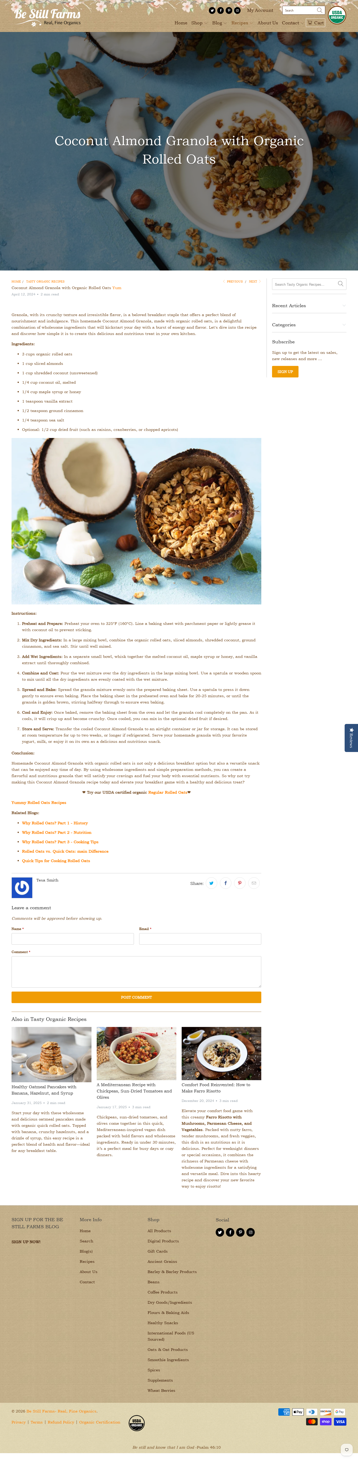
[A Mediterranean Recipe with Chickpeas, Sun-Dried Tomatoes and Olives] (136, 1053)
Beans (154, 1281)
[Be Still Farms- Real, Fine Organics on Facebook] (220, 10)
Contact (291, 22)
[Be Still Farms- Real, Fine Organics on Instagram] (237, 10)
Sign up (285, 371)
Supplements (160, 1380)
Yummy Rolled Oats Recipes (39, 802)
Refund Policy (61, 1422)
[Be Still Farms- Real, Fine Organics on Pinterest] (229, 10)
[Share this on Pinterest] (240, 883)
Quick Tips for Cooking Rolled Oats (56, 860)
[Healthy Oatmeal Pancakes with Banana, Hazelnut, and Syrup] (51, 1054)
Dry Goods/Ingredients (170, 1302)
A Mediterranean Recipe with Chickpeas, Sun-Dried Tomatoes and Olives (134, 1091)
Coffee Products (163, 1292)
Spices (154, 1369)
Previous (234, 281)
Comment (21, 951)
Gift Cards (158, 1251)
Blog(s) (86, 1251)
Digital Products (163, 1240)
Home (181, 22)
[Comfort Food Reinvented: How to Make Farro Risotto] (221, 1053)
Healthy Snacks (163, 1322)
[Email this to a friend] (254, 883)
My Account (260, 10)
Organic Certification (99, 1422)
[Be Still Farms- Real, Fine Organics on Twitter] (212, 10)
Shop (197, 22)
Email (145, 928)
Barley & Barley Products (172, 1271)
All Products (159, 1230)
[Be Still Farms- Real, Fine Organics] (47, 16)
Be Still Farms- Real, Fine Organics (61, 1411)
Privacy (19, 1422)
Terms (37, 1422)
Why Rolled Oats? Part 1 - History (55, 822)
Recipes (240, 22)
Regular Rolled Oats (167, 792)
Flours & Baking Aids (168, 1312)
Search (86, 1240)
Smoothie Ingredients (168, 1359)
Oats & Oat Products (168, 1349)
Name (18, 928)
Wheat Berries (161, 1390)
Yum (116, 287)
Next (253, 281)
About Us (268, 22)
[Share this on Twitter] (211, 883)
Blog (217, 22)
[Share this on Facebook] (225, 883)
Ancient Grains (162, 1261)
